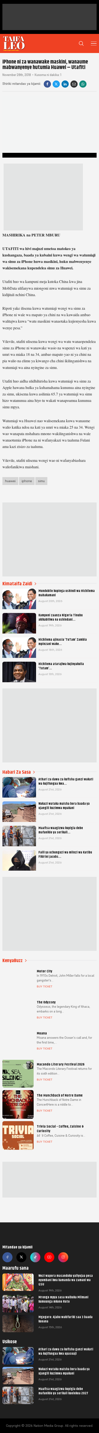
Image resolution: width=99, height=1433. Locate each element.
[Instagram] (63, 1257)
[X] (56, 84)
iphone (27, 481)
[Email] (74, 84)
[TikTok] (35, 1257)
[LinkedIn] (65, 84)
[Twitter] (21, 1257)
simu (41, 481)
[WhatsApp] (83, 84)
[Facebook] (47, 84)
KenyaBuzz (12, 960)
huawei (10, 481)
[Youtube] (49, 1257)
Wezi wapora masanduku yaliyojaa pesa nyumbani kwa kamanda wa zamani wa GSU (65, 1280)
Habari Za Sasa (16, 772)
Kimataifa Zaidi (17, 583)
